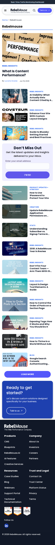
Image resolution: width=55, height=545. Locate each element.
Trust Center (36, 482)
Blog (32, 355)
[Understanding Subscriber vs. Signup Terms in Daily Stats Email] (15, 229)
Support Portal (12, 493)
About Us (34, 441)
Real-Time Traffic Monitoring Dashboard (27, 2)
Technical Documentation (12, 501)
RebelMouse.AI (12, 452)
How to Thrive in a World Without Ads (40, 343)
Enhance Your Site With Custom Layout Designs (40, 116)
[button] (5, 10)
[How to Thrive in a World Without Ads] (15, 341)
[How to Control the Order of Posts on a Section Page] (15, 304)
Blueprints (9, 447)
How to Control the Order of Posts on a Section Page (40, 305)
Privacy (33, 493)
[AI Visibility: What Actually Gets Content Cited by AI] (15, 95)
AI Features (10, 458)
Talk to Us (43, 10)
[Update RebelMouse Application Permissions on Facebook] (15, 211)
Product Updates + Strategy (39, 188)
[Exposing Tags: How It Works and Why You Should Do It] (15, 322)
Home (5, 20)
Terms (32, 499)
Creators (34, 207)
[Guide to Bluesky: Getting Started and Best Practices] (15, 133)
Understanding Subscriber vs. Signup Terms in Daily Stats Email (39, 232)
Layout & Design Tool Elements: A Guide (39, 287)
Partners (33, 458)
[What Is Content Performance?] (27, 47)
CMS (6, 441)
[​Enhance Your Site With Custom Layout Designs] (15, 114)
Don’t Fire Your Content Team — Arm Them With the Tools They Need (41, 269)
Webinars (9, 487)
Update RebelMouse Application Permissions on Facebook (41, 214)
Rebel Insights (9, 66)
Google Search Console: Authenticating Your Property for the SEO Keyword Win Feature (39, 365)
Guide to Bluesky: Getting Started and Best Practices (40, 134)
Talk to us (14, 410)
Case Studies (11, 476)
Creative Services (13, 464)
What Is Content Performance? (15, 73)
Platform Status (37, 487)
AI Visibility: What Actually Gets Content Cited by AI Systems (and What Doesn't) (41, 100)
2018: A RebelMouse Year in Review (40, 250)
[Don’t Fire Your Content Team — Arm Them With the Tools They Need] (15, 266)
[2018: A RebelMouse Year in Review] (15, 248)
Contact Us (35, 476)
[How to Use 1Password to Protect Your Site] (15, 192)
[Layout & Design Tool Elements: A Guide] (15, 285)
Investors (34, 447)
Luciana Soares (11, 81)
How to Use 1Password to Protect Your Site (39, 195)
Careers (33, 452)
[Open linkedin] (6, 526)
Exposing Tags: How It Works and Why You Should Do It (41, 324)
